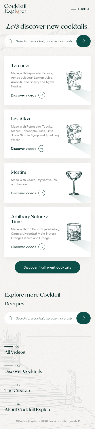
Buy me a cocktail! (64, 421)
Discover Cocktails (23, 371)
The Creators (17, 390)
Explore (83, 41)
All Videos (14, 352)
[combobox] (40, 41)
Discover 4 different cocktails (47, 267)
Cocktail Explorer (15, 9)
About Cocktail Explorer (28, 409)
